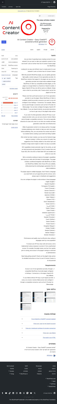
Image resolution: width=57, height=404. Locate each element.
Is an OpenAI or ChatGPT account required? (43, 319)
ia (2, 78)
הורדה (3, 42)
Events (12, 368)
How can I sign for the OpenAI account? (44, 323)
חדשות (54, 368)
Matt (53, 381)
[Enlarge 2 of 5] (53, 300)
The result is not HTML (49, 337)
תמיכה (3, 49)
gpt (4, 78)
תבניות (40, 368)
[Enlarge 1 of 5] (53, 294)
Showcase (39, 366)
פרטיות (54, 374)
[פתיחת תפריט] (2, 2)
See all (3, 115)
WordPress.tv (23, 374)
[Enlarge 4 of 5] (29, 294)
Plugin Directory (52, 6)
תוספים (40, 371)
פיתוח (31, 49)
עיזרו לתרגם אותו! (22, 11)
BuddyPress (51, 386)
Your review (14, 115)
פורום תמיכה (14, 127)
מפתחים (25, 371)
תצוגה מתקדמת (14, 88)
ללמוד (26, 366)
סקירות (45, 49)
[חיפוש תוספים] (39, 15)
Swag (11, 374)
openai (3, 84)
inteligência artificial (6, 81)
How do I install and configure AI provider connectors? (41, 328)
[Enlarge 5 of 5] (29, 305)
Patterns (39, 374)
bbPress (53, 384)
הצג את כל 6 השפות (6, 75)
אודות (54, 366)
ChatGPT (8, 78)
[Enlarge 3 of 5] (41, 294)
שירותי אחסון (52, 371)
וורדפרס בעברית (48, 393)
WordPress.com (50, 378)
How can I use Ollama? (49, 333)
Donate (11, 371)
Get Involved (10, 366)
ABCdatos (41, 44)
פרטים (52, 49)
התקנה (38, 49)
